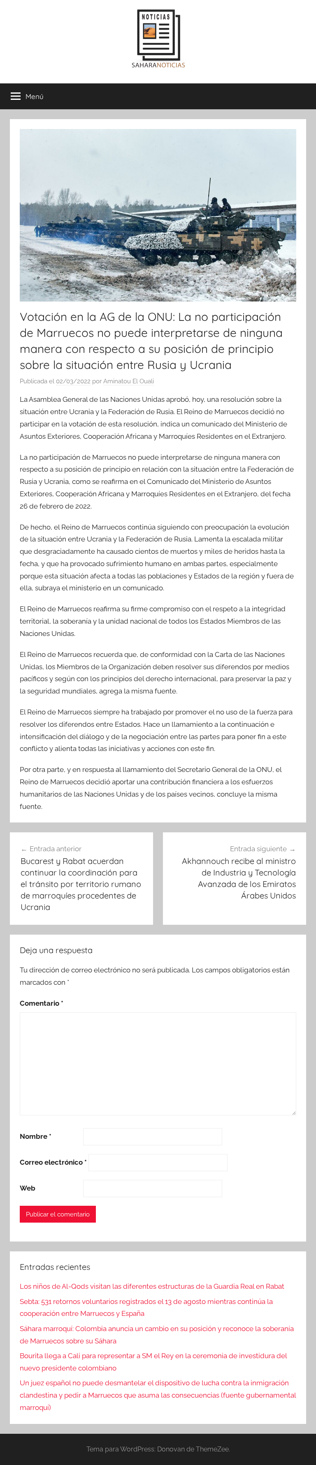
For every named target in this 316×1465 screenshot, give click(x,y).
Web (27, 1188)
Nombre (35, 1136)
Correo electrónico (53, 1162)
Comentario (41, 1003)
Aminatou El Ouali (128, 381)
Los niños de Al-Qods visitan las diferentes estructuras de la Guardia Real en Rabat (152, 1286)
